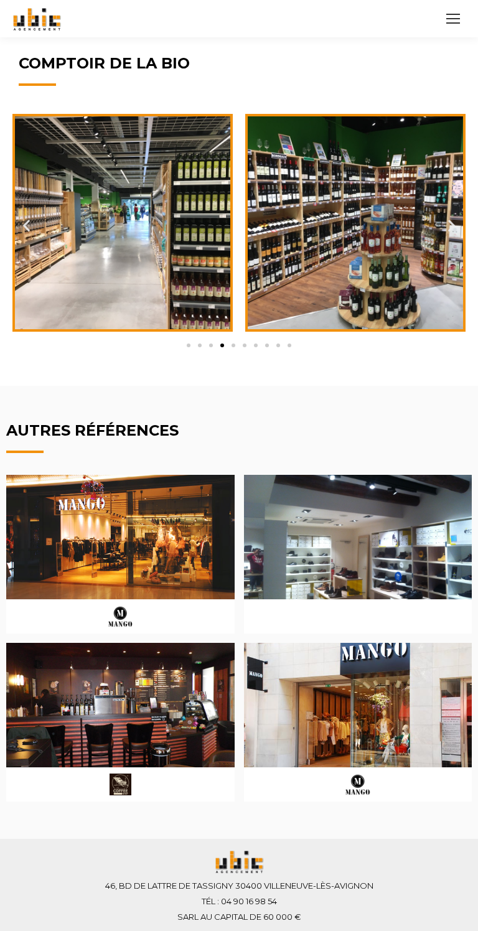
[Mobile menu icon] (453, 18)
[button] (188, 345)
